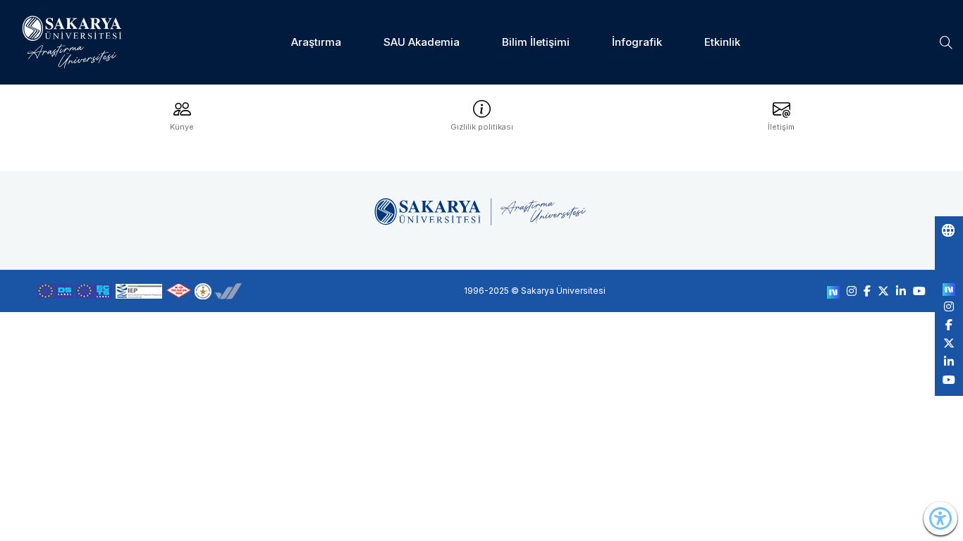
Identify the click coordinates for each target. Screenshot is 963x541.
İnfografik (637, 42)
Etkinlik (722, 42)
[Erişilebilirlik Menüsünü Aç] (940, 518)
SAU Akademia (422, 42)
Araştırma (316, 42)
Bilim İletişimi (536, 42)
